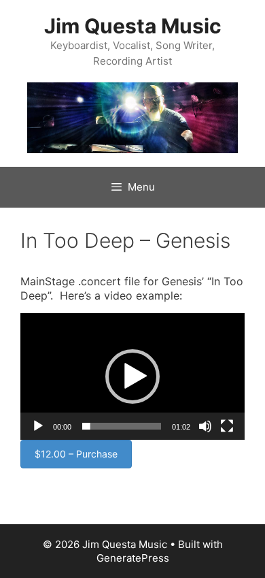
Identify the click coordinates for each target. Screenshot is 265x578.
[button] (132, 376)
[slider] (121, 426)
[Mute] (205, 426)
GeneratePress (132, 557)
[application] (132, 376)
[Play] (38, 426)
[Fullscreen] (227, 426)
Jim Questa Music (133, 26)
